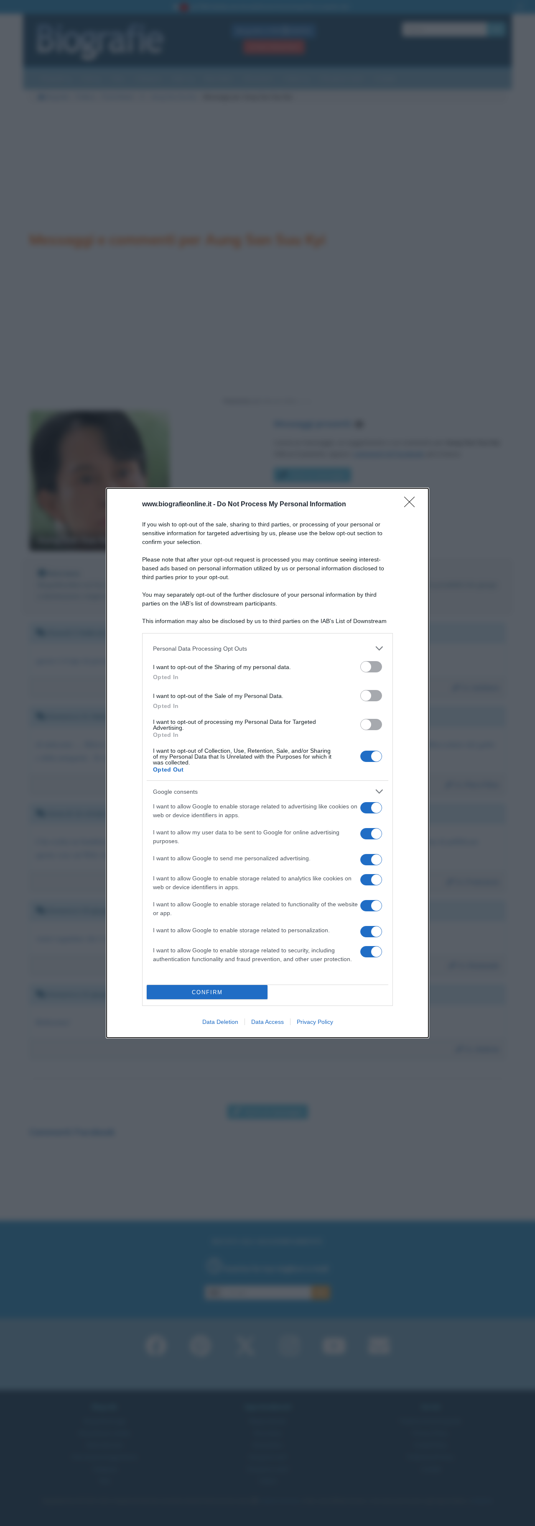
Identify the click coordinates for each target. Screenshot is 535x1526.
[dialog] (267, 763)
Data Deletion (220, 1021)
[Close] (412, 505)
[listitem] (267, 648)
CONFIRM (207, 992)
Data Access (267, 1021)
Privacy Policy (315, 1021)
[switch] (371, 666)
